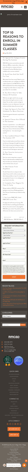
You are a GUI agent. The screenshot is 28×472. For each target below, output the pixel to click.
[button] (22, 7)
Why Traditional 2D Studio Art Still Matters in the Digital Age (14, 300)
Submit (14, 277)
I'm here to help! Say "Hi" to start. (13, 465)
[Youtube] (15, 424)
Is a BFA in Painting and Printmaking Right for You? (14, 292)
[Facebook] (8, 424)
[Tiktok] (20, 424)
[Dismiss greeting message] (21, 463)
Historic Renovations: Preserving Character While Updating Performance (15, 304)
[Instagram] (13, 424)
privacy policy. (5, 273)
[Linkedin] (18, 424)
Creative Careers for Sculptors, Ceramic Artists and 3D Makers (14, 296)
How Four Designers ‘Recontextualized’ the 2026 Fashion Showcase (14, 289)
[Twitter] (10, 424)
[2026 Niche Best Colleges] (7, 361)
